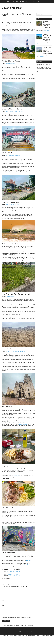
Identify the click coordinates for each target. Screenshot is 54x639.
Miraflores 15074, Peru (9, 296)
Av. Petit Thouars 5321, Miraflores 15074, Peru (14, 155)
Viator (28, 260)
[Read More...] (46, 30)
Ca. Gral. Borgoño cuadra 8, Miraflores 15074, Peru (15, 351)
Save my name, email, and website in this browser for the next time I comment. (16, 617)
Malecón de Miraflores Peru (11, 63)
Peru (7, 578)
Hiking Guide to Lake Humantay (12, 574)
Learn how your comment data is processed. (24, 625)
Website (3, 610)
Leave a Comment (9, 18)
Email (3, 605)
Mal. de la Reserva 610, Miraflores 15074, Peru (14, 111)
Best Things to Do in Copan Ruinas (15, 575)
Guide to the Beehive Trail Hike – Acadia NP (47, 36)
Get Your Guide (31, 560)
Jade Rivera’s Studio (25, 564)
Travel (9, 578)
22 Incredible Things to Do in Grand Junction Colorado (47, 23)
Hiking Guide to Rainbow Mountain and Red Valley (15, 573)
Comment (4, 589)
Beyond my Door (12, 7)
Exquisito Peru (16, 475)
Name (3, 600)
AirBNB (31, 424)
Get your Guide (22, 424)
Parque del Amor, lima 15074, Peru (12, 204)
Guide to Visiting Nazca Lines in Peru (13, 571)
